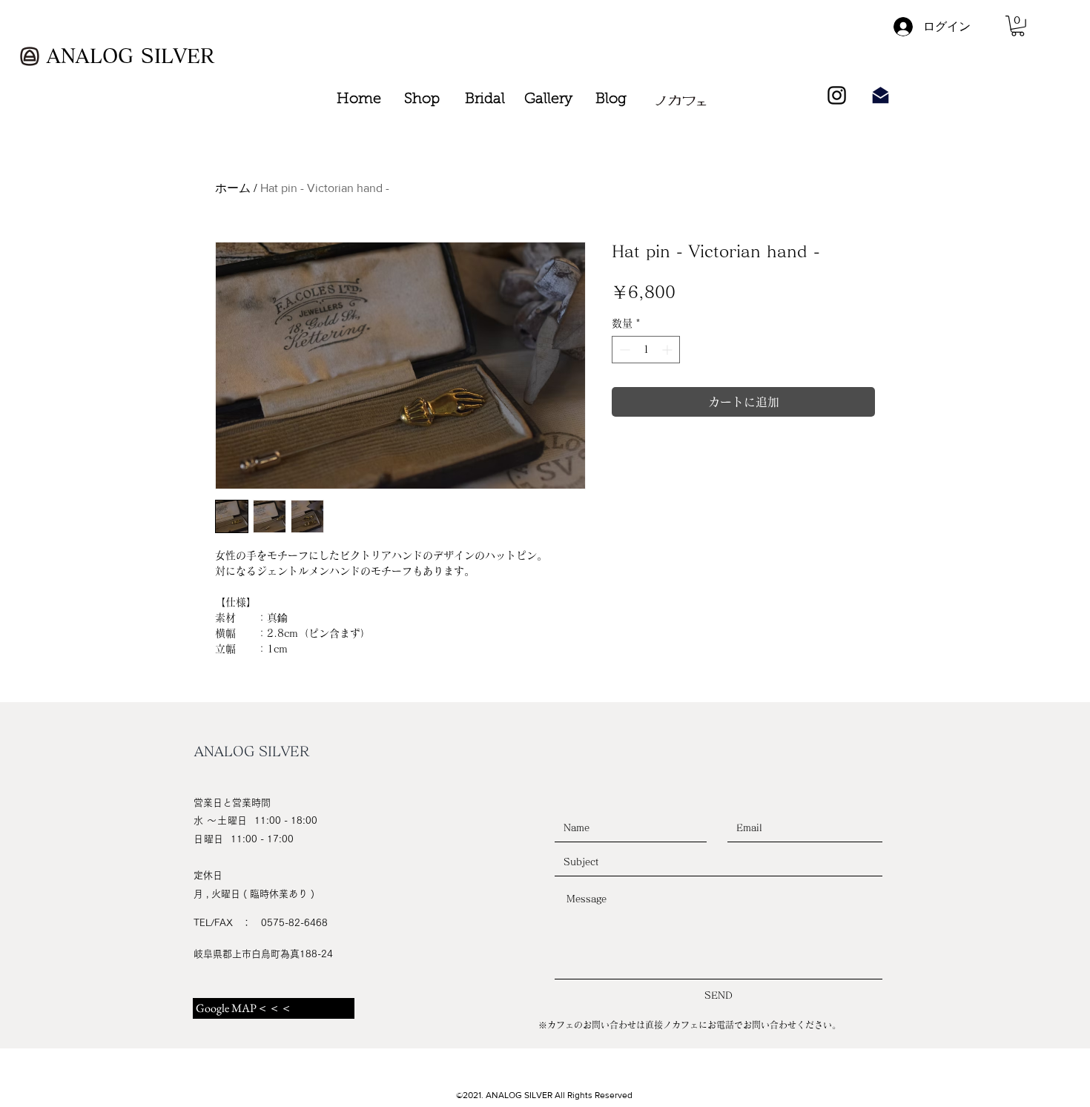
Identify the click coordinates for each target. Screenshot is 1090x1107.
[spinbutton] (645, 350)
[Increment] (668, 350)
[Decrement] (623, 350)
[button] (1017, 26)
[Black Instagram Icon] (837, 95)
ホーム (233, 188)
